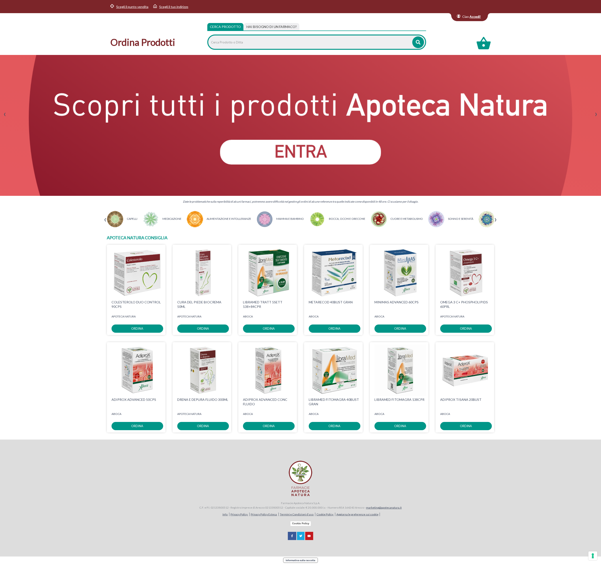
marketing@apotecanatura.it (384, 507)
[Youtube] (309, 536)
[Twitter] (300, 536)
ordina (137, 328)
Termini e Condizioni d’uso (297, 514)
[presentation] (5, 114)
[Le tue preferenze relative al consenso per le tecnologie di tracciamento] (592, 555)
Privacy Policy (239, 514)
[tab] (271, 27)
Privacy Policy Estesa (264, 514)
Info (225, 514)
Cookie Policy (325, 514)
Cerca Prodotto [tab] (225, 27)
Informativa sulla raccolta (300, 560)
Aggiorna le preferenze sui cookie (357, 514)
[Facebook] (292, 536)
